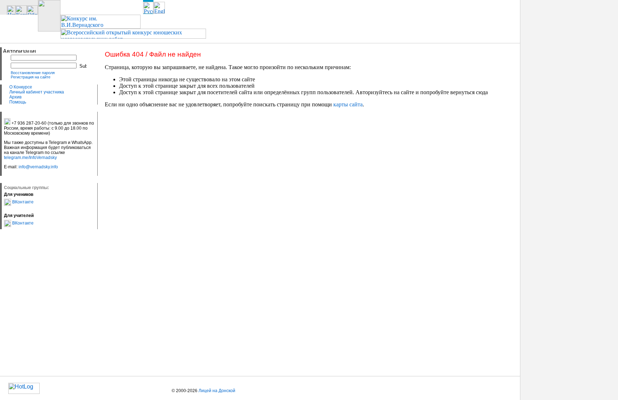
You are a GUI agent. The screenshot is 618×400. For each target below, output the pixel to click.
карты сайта (348, 104)
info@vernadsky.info (38, 166)
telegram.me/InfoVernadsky (30, 157)
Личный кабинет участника (36, 92)
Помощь (17, 102)
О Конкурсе (20, 87)
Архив (15, 97)
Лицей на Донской (216, 390)
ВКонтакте (22, 201)
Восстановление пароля (33, 73)
